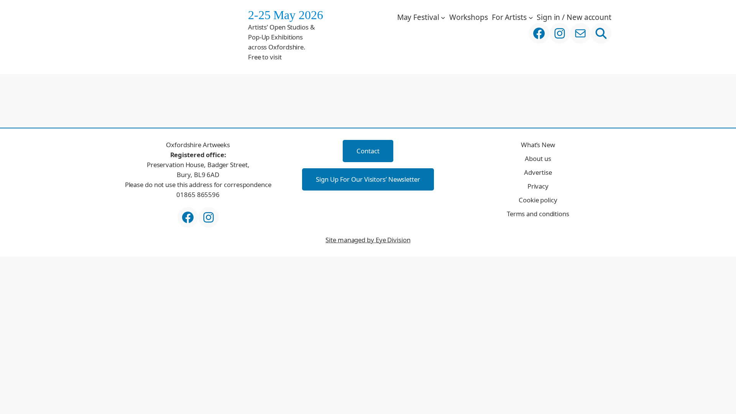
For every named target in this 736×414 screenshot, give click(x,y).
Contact (367, 150)
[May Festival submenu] (443, 17)
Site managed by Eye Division (367, 239)
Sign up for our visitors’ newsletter (368, 179)
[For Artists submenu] (531, 17)
